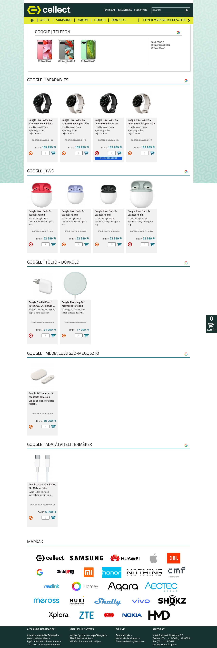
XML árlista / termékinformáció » (43, 644)
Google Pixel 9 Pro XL (160, 45)
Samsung (63, 20)
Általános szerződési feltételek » (43, 635)
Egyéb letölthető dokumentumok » (44, 641)
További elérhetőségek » (165, 644)
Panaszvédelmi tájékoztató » (130, 641)
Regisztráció (140, 10)
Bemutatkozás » (124, 635)
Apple (45, 20)
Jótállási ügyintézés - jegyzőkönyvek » (88, 635)
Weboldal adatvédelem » (128, 638)
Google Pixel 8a (158, 48)
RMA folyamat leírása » (81, 638)
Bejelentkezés (124, 10)
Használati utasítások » (39, 638)
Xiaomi (82, 20)
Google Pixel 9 (157, 42)
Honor (99, 20)
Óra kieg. (119, 20)
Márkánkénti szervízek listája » (85, 641)
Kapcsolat (109, 10)
